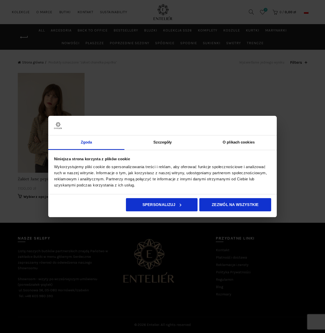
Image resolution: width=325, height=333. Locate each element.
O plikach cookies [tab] (239, 142)
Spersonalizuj (158, 204)
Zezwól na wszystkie (235, 204)
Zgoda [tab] (86, 142)
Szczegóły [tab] (162, 142)
